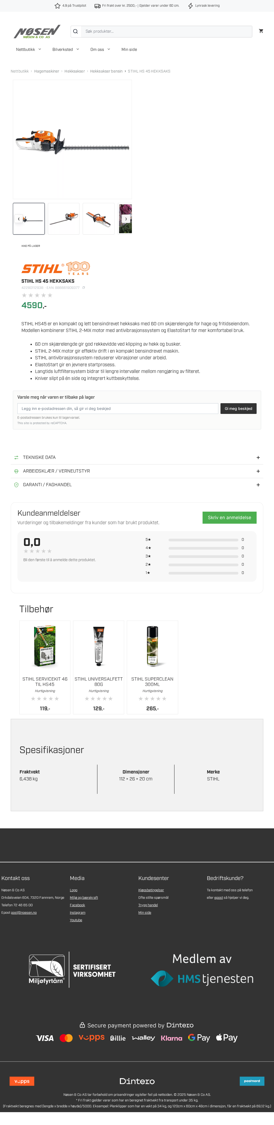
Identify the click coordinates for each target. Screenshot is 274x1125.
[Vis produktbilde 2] (64, 219)
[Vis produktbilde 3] (99, 219)
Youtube (76, 920)
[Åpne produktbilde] (72, 139)
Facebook (77, 905)
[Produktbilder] (72, 218)
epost (218, 898)
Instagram (77, 913)
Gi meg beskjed (238, 408)
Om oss (97, 49)
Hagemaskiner (46, 71)
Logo (73, 890)
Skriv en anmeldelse (229, 517)
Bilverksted (62, 49)
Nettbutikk (25, 49)
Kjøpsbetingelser (151, 890)
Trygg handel (148, 905)
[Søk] (76, 31)
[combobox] (161, 31)
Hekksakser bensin (106, 71)
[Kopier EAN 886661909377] (83, 287)
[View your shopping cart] (261, 30)
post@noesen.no (24, 913)
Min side (129, 49)
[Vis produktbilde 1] (29, 219)
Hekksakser (74, 71)
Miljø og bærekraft (84, 898)
